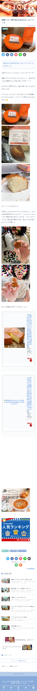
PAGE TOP (19, 674)
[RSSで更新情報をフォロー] (20, 565)
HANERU (13, 550)
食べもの (6, 550)
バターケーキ (22, 550)
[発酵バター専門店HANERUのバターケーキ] (11, 54)
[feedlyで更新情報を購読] (16, 565)
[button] (33, 363)
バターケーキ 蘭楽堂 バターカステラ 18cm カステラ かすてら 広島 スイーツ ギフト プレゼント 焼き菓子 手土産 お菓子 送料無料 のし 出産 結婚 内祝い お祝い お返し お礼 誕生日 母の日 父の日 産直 (29, 330)
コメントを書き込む (18, 661)
